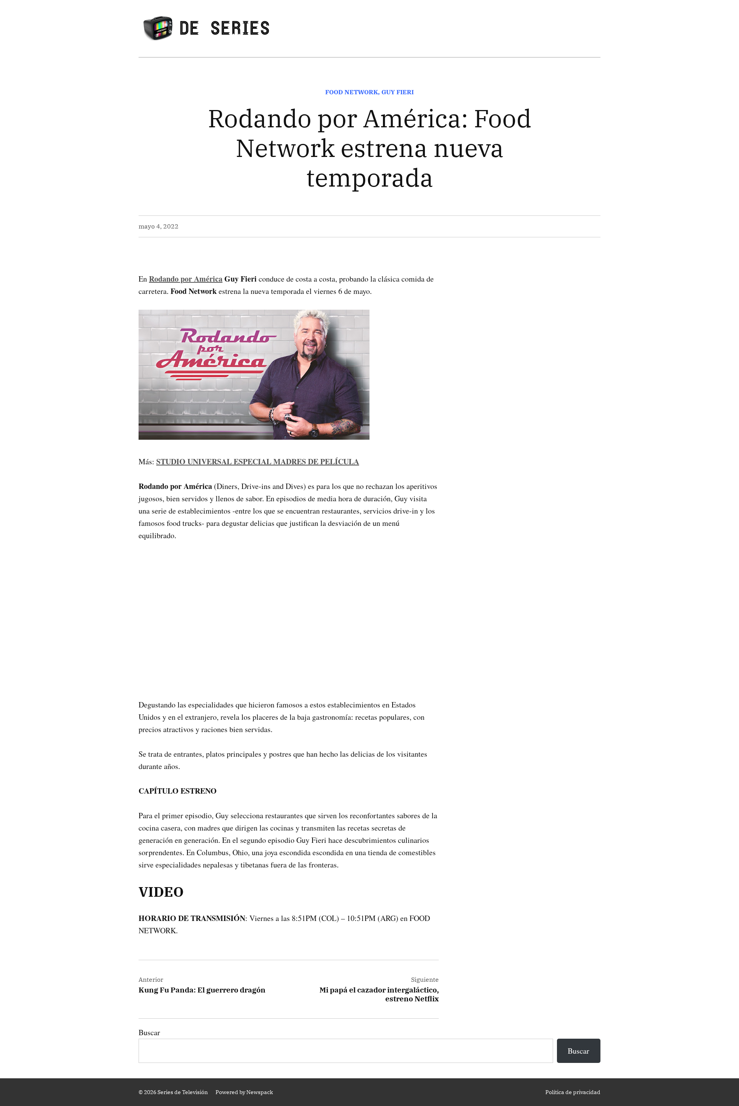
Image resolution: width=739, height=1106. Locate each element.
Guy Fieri (397, 92)
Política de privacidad (572, 1092)
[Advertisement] (289, 608)
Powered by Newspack (244, 1092)
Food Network (351, 92)
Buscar (149, 1032)
